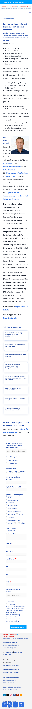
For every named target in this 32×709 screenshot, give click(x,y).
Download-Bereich (8, 687)
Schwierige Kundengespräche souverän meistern (13, 389)
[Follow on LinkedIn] (4, 695)
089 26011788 (11, 2)
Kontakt (5, 655)
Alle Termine (15, 665)
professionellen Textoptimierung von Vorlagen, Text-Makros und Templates (15, 196)
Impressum (6, 690)
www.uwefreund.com (11, 642)
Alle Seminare (7, 665)
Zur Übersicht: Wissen (9, 18)
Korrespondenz (8, 163)
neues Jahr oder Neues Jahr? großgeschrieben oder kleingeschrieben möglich (13, 366)
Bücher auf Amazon (8, 683)
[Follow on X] (7, 695)
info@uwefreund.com (13, 645)
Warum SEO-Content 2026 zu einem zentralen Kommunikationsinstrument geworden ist (15, 378)
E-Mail (5, 170)
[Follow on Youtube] (17, 695)
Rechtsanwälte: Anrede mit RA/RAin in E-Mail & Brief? (15, 355)
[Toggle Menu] (30, 12)
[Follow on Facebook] (14, 695)
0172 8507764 (18, 652)
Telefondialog (23, 173)
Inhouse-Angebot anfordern (11, 669)
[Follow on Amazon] (21, 695)
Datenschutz (13, 690)
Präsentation (10, 176)
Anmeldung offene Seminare (11, 672)
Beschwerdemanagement (12, 167)
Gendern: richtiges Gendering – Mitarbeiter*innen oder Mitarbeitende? (14, 334)
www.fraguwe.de (11, 648)
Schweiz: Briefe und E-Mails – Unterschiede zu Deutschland (13, 409)
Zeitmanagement (11, 173)
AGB (10, 655)
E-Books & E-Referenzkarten (11, 677)
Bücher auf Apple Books (9, 680)
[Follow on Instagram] (11, 695)
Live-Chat (11, 170)
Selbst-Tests (17, 687)
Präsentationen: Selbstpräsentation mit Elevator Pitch (15, 345)
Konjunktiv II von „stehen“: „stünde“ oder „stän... (15, 399)
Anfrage (5, 2)
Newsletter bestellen (10, 318)
